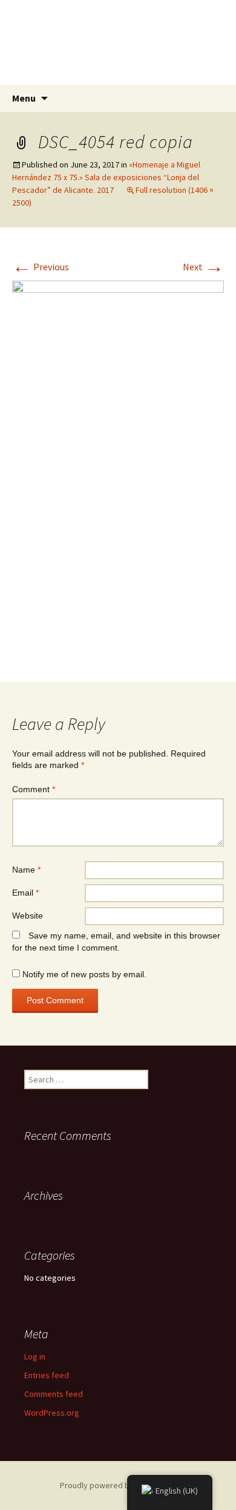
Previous (40, 267)
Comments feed (53, 1393)
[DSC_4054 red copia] (118, 467)
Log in (34, 1356)
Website (27, 915)
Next (203, 267)
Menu (24, 98)
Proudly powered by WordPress (118, 1485)
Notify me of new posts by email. (84, 974)
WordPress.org (51, 1412)
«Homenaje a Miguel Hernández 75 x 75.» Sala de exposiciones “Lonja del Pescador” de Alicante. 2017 (106, 177)
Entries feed (46, 1375)
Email (25, 892)
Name (26, 869)
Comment (33, 789)
